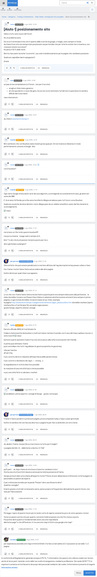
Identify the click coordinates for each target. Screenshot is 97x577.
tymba (12, 325)
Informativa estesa (9, 568)
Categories (17, 10)
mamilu (13, 140)
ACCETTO (89, 573)
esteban (13, 540)
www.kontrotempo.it (20, 119)
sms (11, 80)
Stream (3, 10)
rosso (12, 24)
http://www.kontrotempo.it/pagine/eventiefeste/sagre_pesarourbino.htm (41, 303)
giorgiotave (14, 261)
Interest (9, 10)
